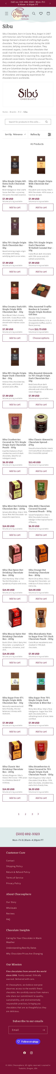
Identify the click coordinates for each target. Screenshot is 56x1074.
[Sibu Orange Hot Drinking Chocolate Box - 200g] (41, 553)
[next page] (38, 814)
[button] (6, 13)
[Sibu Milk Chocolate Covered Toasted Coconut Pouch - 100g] (41, 489)
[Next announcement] (50, 3)
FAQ (8, 919)
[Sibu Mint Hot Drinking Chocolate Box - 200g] (14, 489)
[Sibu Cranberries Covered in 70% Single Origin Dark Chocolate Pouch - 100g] (14, 423)
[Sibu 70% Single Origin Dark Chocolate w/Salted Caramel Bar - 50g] (41, 226)
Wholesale (11, 907)
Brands (13, 112)
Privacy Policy (13, 883)
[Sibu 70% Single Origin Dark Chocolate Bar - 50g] (14, 226)
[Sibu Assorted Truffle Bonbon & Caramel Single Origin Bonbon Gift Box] (41, 290)
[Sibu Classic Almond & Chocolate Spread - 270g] (41, 423)
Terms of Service (14, 877)
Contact (10, 860)
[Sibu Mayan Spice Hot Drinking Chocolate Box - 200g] (14, 617)
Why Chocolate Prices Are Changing (24, 953)
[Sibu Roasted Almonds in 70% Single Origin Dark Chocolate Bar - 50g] (41, 356)
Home (5, 112)
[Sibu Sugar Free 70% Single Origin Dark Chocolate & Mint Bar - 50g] (41, 681)
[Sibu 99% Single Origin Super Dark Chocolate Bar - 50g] (14, 356)
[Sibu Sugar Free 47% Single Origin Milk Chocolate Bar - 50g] (14, 681)
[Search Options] (47, 122)
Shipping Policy (14, 866)
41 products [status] (37, 144)
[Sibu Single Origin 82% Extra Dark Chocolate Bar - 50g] (14, 164)
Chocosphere (18, 1065)
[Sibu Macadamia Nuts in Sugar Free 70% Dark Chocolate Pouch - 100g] (41, 617)
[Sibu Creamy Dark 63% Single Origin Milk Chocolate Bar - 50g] (14, 290)
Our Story (11, 902)
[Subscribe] (43, 1030)
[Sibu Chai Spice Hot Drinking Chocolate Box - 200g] (14, 553)
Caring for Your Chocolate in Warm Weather (24, 940)
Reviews (10, 913)
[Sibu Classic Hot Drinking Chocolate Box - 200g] (14, 750)
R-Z (19, 112)
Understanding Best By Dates (21, 947)
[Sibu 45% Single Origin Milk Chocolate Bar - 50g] (41, 164)
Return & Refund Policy (18, 871)
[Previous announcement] (5, 3)
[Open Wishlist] (40, 13)
